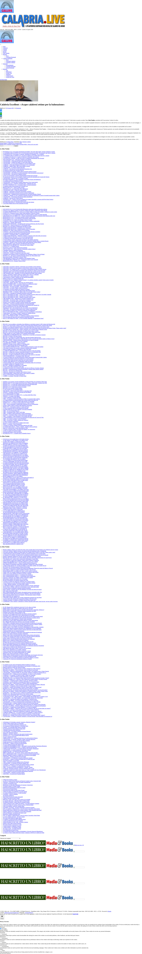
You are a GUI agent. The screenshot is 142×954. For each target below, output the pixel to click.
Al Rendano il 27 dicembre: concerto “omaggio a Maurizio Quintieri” (19, 722)
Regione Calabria (27, 141)
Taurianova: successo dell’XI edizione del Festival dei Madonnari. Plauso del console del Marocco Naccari (28, 568)
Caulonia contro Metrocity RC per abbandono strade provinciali (18, 361)
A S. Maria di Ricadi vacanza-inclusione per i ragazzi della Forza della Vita (20, 400)
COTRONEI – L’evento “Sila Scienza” (12, 281)
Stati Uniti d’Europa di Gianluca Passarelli (13, 797)
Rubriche (5, 69)
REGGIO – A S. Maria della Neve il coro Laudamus (15, 341)
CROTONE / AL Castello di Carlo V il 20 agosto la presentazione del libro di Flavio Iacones (24, 269)
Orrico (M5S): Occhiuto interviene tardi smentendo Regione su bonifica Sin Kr (21, 617)
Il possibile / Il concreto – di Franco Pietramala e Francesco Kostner (18, 807)
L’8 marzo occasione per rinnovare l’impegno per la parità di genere (19, 581)
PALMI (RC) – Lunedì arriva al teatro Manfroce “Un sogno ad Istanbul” (20, 707)
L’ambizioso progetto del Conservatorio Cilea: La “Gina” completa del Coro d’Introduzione (24, 770)
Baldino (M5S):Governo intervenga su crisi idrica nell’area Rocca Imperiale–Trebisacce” (23, 609)
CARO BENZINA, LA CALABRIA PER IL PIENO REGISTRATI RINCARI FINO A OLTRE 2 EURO (15, 532)
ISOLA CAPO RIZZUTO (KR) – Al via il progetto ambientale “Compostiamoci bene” (23, 318)
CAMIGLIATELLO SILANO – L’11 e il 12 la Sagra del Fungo (18, 237)
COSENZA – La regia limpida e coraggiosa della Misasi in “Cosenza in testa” (21, 682)
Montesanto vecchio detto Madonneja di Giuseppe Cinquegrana (18, 785)
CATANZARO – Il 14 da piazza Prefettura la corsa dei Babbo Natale (19, 163)
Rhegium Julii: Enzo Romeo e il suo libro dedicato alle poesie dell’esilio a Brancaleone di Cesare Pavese (27, 557)
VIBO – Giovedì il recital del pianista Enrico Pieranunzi (16, 762)
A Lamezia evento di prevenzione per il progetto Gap (15, 186)
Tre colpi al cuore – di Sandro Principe (12, 828)
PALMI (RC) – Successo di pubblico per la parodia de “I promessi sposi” (20, 699)
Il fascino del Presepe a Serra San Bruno (12, 432)
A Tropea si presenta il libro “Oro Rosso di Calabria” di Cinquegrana (19, 429)
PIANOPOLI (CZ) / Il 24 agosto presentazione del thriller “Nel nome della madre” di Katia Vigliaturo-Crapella (29, 151)
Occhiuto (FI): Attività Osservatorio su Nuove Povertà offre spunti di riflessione (21, 636)
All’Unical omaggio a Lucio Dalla (11, 760)
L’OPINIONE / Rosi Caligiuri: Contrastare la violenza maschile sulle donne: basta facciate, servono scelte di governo (30, 601)
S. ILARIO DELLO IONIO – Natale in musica (14, 342)
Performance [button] (3, 936)
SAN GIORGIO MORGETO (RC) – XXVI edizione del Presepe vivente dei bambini (23, 346)
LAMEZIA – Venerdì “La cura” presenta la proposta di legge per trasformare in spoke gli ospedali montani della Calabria (31, 195)
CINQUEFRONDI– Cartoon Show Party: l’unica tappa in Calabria (18, 373)
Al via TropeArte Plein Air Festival (11, 393)
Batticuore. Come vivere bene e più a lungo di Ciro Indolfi (16, 799)
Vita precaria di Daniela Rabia (10, 789)
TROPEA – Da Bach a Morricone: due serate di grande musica (17, 734)
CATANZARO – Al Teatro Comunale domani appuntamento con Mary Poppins (21, 701)
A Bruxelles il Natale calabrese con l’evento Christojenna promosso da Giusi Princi (22, 597)
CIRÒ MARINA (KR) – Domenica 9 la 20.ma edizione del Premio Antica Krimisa (22, 273)
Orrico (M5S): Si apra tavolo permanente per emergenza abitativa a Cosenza (20, 657)
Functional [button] (2, 932)
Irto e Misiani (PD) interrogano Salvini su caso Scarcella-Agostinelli (19, 621)
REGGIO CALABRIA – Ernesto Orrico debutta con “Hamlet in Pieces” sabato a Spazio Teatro (25, 691)
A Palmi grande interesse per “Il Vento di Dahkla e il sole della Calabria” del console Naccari (24, 565)
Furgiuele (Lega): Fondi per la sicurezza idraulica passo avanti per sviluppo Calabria (22, 624)
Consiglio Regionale (10, 66)
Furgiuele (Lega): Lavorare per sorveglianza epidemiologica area (18, 625)
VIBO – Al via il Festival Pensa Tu (11, 410)
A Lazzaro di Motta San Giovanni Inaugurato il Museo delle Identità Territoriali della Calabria (25, 357)
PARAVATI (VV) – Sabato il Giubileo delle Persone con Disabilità (18, 401)
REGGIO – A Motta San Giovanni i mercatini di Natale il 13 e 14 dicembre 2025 (22, 352)
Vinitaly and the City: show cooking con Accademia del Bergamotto (19, 333)
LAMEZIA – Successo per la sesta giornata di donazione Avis (17, 169)
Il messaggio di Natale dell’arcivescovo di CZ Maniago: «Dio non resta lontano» (22, 593)
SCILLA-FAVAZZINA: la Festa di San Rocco (14, 374)
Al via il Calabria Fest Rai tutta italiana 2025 (13, 744)
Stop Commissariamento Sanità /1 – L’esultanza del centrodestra (18, 575)
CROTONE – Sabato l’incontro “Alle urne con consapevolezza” (18, 282)
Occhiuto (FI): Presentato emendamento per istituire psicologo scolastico (20, 613)
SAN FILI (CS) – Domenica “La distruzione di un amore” (16, 766)
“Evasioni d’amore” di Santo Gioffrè (11, 786)
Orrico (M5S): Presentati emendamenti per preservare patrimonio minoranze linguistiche (23, 645)
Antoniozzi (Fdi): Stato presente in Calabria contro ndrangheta (17, 619)
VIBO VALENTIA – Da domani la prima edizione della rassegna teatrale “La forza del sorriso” (25, 689)
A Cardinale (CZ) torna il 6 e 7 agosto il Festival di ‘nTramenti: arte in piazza (21, 157)
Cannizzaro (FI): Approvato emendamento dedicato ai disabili (17, 659)
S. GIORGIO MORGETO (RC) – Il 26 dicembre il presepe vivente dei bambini (21, 350)
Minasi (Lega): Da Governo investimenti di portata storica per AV (18, 641)
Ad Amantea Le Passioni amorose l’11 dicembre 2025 (15, 726)
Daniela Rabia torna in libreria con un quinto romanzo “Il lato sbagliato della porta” (22, 810)
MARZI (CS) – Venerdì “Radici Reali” (12, 222)
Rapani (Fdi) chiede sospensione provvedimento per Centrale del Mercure (20, 644)
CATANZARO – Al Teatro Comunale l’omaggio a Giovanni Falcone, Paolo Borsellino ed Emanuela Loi (27, 716)
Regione (5, 54)
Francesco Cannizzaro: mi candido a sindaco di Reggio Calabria (18, 577)
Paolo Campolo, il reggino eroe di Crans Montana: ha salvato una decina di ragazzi (22, 589)
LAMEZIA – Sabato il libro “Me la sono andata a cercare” (16, 166)
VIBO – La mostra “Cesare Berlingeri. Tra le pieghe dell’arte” (17, 416)
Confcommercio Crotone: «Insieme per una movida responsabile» (18, 277)
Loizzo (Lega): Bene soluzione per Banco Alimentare (15, 633)
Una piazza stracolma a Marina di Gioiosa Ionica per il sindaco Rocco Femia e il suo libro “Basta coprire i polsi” (29, 552)
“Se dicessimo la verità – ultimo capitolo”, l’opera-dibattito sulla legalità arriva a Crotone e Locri (25, 696)
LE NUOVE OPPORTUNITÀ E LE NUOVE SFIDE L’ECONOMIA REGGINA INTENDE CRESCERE (16, 501)
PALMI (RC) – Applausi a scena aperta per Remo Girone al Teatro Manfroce (21, 709)
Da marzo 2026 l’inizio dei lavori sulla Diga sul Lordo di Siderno (18, 360)
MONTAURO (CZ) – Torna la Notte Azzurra (13, 187)
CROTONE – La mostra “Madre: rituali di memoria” (15, 288)
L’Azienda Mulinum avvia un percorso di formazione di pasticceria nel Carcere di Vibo (23, 417)
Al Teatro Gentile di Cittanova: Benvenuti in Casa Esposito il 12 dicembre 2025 (21, 666)
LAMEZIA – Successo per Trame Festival (13, 198)
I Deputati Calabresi (10, 61)
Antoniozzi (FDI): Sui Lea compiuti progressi (13, 631)
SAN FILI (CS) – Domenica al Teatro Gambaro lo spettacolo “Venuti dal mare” (21, 713)
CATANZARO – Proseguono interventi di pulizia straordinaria (17, 196)
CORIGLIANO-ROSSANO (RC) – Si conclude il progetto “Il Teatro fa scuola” (22, 695)
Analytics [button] (2, 941)
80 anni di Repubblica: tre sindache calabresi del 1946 (15, 580)
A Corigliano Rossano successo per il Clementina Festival (16, 233)
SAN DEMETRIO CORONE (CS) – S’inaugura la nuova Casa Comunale (20, 259)
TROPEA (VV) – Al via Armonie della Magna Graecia (16, 735)
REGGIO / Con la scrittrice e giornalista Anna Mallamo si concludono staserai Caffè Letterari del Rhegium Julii (29, 324)
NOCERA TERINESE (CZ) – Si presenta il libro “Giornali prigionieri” (19, 184)
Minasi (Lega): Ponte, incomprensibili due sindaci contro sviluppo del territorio (21, 635)
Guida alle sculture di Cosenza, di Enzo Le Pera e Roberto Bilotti (18, 804)
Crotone (5, 50)
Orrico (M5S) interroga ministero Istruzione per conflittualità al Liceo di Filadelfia (22, 628)
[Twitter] (71, 112)
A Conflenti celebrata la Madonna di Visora (13, 180)
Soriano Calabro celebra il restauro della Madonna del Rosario (17, 405)
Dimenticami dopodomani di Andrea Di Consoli (14, 787)
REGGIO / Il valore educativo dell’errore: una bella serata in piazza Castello (20, 330)
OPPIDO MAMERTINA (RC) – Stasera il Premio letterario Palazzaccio (20, 563)
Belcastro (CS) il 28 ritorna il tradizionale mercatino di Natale (17, 226)
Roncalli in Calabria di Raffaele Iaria (11, 814)
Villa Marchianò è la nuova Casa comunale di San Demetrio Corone (19, 258)
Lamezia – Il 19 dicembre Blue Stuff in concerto (14, 727)
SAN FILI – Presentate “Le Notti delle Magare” (14, 251)
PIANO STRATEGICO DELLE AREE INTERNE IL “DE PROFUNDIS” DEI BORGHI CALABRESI (15, 493)
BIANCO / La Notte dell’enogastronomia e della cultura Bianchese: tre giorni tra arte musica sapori (26, 326)
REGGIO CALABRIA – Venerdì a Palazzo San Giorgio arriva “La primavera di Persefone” (24, 705)
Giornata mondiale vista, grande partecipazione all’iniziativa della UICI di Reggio (22, 362)
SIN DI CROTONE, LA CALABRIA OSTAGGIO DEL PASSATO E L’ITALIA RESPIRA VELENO (15, 487)
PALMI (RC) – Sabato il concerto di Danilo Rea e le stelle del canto (19, 759)
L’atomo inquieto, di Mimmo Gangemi (12, 826)
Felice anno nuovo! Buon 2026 (10, 590)
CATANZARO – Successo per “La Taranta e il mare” (15, 178)
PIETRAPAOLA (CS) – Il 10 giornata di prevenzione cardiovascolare (19, 218)
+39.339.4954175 (29, 912)
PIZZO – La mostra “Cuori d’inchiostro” (12, 424)
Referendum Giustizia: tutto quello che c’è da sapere (15, 579)
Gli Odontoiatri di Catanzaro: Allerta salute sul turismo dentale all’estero (19, 171)
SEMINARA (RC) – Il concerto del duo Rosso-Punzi (15, 751)
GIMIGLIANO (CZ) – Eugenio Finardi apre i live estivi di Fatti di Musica (20, 738)
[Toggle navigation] (0, 44)
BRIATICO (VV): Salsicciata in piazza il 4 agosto (14, 387)
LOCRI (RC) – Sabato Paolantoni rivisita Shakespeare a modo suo (18, 676)
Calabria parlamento (7, 58)
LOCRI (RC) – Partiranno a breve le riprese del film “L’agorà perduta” (19, 686)
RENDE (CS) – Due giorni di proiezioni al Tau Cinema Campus (18, 693)
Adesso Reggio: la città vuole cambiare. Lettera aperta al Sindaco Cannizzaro (21, 560)
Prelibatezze (9, 71)
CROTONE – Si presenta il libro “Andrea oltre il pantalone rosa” (18, 299)
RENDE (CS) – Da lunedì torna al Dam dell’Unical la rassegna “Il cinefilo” (20, 688)
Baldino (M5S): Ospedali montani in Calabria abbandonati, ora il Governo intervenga (23, 655)
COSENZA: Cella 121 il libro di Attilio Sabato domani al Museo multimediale (21, 221)
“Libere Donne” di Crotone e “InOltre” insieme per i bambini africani (19, 313)
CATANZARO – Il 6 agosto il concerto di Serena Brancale (17, 731)
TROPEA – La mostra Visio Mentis (11, 396)
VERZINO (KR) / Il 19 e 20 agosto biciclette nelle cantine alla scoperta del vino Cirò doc (24, 272)
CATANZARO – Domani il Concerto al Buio (13, 772)
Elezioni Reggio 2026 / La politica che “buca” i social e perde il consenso (20, 571)
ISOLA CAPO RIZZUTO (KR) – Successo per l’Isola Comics (17, 295)
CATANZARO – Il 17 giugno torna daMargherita (14, 200)
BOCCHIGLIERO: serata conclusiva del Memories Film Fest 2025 (18, 243)
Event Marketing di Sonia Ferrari (10, 830)
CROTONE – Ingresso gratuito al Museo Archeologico (16, 314)
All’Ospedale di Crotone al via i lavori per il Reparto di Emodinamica (19, 310)
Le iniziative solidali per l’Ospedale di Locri (13, 364)
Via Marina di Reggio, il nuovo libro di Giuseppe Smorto (16, 802)
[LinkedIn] (71, 116)
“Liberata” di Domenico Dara (10, 783)
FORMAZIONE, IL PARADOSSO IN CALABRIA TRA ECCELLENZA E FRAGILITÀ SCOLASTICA (16, 455)
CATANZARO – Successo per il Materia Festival (14, 174)
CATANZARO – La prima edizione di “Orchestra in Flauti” (17, 750)
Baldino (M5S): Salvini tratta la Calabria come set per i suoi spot (18, 608)
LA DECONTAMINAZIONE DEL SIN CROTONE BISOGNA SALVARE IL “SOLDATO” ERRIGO (15, 506)
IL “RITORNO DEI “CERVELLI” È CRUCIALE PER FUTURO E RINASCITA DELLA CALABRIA (16, 498)
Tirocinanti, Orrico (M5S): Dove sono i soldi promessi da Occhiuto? (19, 615)
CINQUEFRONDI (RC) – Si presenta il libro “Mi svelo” (16, 356)
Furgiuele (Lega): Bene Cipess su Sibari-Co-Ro (14, 612)
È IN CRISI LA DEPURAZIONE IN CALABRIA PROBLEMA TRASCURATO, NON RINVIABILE (15, 466)
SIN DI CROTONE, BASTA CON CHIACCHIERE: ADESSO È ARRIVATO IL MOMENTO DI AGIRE (16, 469)
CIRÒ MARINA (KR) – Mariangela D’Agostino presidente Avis (18, 298)
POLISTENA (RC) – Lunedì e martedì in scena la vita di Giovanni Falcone (20, 703)
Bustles (109, 911)
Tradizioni (8, 74)
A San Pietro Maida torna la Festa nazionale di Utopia (15, 203)
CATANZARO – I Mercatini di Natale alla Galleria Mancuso (17, 161)
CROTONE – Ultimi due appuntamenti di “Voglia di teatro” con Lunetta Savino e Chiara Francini (26, 671)
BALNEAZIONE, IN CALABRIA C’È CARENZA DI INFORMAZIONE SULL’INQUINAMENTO (15, 516)
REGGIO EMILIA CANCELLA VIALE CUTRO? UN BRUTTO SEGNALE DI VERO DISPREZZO (15, 445)
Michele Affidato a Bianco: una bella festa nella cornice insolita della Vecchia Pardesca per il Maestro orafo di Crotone (30, 549)
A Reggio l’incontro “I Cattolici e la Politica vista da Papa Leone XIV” (19, 600)
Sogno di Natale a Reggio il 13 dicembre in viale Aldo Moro (17, 349)
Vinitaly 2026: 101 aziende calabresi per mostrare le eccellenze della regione (20, 572)
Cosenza (5, 49)
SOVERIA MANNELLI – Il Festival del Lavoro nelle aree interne (18, 202)
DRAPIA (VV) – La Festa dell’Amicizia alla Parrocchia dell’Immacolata (20, 384)
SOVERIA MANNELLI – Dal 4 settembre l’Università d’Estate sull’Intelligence (22, 179)
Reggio (4, 52)
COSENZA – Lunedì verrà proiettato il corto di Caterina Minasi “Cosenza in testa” (22, 687)
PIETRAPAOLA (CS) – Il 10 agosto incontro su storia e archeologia (19, 217)
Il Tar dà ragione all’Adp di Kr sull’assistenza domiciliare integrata (18, 317)
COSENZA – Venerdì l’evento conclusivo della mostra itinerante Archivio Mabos (22, 242)
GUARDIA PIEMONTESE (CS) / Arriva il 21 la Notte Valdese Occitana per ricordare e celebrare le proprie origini (30, 211)
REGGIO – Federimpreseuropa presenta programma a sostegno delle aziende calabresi (23, 369)
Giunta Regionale (10, 67)
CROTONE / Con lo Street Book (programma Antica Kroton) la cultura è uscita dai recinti (24, 270)
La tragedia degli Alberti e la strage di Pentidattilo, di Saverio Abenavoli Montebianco (23, 831)
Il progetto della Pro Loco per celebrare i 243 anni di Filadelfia (17, 409)
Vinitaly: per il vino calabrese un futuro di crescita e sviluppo (17, 573)
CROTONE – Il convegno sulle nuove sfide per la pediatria (17, 301)
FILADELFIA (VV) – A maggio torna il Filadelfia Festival (16, 433)
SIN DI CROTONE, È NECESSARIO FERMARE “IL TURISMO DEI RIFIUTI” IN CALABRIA (15, 458)
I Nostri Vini (9, 73)
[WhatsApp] (71, 114)
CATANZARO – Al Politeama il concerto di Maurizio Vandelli (17, 758)
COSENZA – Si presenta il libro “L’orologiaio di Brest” (16, 234)
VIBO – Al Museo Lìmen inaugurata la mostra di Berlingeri (17, 413)
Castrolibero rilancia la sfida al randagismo (13, 250)
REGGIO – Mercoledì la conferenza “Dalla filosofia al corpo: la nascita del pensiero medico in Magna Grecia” (29, 338)
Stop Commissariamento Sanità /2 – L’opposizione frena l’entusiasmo (19, 576)
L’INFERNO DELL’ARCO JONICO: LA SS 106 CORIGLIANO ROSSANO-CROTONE (15, 509)
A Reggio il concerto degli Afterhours (11, 730)
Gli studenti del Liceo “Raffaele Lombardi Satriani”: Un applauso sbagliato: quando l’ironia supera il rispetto (28, 280)
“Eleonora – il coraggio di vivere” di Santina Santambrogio (16, 782)
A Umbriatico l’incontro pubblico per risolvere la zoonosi (16, 289)
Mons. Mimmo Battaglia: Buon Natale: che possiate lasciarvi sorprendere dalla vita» (22, 592)
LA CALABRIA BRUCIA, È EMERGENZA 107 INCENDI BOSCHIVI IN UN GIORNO (14, 511)
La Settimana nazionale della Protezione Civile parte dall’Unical (18, 238)
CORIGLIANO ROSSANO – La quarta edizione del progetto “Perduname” (21, 748)
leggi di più (75, 914)
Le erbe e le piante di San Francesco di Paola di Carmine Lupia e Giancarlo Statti (22, 781)
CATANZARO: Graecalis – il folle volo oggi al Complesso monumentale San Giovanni (23, 158)
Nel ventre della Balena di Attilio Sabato (12, 818)
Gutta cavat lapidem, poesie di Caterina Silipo (13, 806)
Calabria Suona (9, 75)
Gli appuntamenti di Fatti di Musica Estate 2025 (14, 728)
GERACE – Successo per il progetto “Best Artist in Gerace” (17, 372)
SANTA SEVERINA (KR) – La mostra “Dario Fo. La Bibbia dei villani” (20, 284)
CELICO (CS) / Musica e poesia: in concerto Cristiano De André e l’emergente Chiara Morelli (25, 210)
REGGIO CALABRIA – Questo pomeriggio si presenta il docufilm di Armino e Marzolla (24, 684)
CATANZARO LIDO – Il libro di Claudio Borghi (14, 190)
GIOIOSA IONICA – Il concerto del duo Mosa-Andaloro (16, 740)
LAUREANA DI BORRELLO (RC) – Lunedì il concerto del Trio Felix (20, 747)
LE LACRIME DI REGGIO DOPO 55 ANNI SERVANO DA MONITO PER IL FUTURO (14, 485)
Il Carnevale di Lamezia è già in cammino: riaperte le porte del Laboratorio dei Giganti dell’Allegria (26, 177)
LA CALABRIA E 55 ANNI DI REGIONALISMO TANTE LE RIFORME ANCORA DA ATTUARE (15, 461)
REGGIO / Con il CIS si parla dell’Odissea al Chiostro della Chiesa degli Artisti (21, 332)
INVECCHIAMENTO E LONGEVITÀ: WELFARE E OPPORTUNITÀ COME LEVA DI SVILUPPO (15, 447)
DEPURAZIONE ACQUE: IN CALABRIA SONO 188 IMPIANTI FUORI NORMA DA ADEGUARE (15, 503)
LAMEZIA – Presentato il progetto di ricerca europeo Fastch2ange (18, 192)
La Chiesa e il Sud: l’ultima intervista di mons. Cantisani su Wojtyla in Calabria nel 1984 (23, 832)
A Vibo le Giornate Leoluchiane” (10, 421)
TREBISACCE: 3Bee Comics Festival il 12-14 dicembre (16, 230)
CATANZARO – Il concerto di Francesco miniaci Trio (16, 763)
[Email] (71, 117)
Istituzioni (5, 63)
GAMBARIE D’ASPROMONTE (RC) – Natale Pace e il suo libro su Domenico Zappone (24, 334)
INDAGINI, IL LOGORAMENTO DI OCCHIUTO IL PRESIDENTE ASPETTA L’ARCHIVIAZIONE (15, 450)
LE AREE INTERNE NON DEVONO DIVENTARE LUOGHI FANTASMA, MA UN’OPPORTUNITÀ (16, 463)
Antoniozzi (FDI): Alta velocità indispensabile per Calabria (16, 652)
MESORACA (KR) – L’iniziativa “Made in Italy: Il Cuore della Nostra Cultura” (21, 291)
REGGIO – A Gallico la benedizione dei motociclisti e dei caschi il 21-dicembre (21, 354)
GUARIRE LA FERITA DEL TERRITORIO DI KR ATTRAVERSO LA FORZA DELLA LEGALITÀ (15, 540)
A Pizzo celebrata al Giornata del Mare (12, 397)
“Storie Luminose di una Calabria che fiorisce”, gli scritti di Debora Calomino (21, 803)
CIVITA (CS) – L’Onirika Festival (11, 246)
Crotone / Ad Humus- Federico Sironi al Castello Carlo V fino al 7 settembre (21, 274)
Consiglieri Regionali (11, 57)
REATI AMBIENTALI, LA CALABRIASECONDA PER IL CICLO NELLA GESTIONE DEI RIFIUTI (18, 477)
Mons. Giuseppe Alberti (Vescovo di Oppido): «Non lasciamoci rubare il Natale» (22, 594)
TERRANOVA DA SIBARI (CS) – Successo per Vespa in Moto (18, 245)
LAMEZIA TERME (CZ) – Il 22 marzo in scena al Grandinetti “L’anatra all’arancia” (23, 712)
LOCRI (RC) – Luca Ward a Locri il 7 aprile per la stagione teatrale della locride (22, 692)
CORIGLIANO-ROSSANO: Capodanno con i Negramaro (17, 227)
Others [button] (1, 949)
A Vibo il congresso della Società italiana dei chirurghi (15, 408)
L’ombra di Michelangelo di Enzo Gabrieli (13, 820)
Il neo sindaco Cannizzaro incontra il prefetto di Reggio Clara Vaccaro (19, 569)
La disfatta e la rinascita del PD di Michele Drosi (14, 819)
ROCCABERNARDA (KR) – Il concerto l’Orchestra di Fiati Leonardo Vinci (21, 754)
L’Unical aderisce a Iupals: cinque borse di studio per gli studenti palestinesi (20, 239)
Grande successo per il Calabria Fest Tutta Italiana (14, 742)
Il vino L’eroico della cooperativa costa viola (13, 366)
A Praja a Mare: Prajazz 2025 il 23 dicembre (13, 723)
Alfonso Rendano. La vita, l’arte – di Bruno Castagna (15, 822)
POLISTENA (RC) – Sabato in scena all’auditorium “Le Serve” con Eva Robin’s (22, 674)
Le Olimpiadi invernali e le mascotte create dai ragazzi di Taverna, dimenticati (21, 585)
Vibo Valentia (6, 53)
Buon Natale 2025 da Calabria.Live (11, 596)
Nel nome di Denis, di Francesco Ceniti (12, 824)
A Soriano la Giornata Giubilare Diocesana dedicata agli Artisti (17, 425)
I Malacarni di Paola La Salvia (10, 779)
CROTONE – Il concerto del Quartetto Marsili (14, 773)
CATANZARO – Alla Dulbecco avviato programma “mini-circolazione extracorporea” (23, 173)
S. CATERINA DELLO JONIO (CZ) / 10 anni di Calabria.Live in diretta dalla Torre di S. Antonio (26, 155)
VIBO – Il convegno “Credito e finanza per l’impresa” (15, 420)
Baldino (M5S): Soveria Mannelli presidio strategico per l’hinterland (19, 639)
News (7, 55)
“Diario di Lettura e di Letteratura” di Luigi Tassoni (15, 791)
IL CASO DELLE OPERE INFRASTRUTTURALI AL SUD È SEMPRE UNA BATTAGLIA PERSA (15, 495)
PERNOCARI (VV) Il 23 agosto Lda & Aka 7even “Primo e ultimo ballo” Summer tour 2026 (25, 383)
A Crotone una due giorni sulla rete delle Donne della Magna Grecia (19, 290)
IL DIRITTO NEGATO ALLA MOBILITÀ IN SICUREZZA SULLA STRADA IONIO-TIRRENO (15, 471)
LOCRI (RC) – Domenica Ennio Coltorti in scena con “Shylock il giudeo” (20, 680)
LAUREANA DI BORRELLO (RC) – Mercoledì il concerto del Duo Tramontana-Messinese (25, 746)
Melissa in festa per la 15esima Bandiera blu (13, 278)
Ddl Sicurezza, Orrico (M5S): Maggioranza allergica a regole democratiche (20, 620)
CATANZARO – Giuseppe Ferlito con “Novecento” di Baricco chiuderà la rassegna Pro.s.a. (24, 672)
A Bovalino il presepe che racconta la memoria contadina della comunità (20, 348)
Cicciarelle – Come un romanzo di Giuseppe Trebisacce (10, 795)
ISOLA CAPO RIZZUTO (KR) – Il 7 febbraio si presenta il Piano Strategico (21, 315)
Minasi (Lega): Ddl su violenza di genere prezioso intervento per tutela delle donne (22, 629)
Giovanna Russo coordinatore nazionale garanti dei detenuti (17, 588)
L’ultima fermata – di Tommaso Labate (12, 827)
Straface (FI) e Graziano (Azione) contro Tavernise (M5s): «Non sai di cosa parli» (19, 144)
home (4, 46)
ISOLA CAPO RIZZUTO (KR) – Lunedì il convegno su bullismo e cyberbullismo (22, 311)
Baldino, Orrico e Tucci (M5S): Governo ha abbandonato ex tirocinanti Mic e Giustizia (23, 627)
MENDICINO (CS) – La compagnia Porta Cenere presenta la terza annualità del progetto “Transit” (26, 678)
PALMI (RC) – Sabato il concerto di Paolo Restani (15, 743)
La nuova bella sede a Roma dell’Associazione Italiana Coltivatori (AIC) (20, 598)
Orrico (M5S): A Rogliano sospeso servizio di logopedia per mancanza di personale (22, 623)
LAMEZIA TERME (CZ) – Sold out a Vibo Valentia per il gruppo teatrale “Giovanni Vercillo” (25, 679)
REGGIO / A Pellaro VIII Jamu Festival (12, 336)
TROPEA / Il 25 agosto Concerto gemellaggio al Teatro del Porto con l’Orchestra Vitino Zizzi (25, 381)
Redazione (18, 108)
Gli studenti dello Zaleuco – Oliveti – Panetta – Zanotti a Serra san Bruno (20, 426)
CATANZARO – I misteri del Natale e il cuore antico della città (18, 162)
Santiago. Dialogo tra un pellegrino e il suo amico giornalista (17, 811)
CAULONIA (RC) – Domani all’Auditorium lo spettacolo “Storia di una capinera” (22, 711)
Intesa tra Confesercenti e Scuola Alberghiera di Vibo (15, 428)
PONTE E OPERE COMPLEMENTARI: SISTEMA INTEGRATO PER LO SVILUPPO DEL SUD (15, 524)
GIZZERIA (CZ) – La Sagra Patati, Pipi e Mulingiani (15, 188)
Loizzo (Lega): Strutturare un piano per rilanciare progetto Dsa (17, 637)
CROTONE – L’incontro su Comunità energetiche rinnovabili (17, 293)
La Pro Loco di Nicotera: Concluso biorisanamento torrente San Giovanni (20, 175)
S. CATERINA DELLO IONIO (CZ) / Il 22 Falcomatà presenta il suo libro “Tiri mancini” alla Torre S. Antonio (29, 153)
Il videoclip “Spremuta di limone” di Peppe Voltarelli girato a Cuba (18, 768)
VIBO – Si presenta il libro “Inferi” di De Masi (14, 412)
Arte (7, 70)
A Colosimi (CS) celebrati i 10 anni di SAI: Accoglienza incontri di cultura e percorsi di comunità (25, 555)
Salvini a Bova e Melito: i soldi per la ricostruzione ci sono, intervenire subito (21, 586)
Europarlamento (9, 65)
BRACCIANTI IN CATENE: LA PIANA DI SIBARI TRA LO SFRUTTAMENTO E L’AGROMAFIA (16, 527)
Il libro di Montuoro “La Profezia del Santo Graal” (14, 812)
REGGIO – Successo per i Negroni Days (12, 370)
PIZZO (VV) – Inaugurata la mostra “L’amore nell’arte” (16, 406)
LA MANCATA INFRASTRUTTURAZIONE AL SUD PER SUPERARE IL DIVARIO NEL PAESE (15, 530)
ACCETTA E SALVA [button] (5, 953)
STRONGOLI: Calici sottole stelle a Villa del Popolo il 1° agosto (18, 276)
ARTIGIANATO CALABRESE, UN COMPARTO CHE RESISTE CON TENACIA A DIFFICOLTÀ (15, 453)
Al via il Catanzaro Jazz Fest (9, 736)
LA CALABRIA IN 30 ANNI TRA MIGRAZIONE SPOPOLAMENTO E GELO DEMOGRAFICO (15, 535)
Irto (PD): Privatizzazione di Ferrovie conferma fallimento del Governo (19, 643)
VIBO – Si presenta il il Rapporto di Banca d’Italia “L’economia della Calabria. (21, 398)
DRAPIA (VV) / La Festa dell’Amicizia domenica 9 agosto (17, 385)
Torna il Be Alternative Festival (10, 732)
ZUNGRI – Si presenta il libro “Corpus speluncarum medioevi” (18, 414)
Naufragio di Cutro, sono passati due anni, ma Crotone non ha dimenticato (20, 307)
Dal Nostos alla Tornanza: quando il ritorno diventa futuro (16, 567)
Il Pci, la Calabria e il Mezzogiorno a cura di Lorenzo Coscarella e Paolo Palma (21, 808)
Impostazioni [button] (69, 914)
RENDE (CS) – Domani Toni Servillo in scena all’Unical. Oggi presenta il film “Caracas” (24, 715)
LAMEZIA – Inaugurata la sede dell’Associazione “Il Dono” (17, 191)
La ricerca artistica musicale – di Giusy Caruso (14, 816)
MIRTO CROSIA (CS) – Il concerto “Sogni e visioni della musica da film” (20, 752)
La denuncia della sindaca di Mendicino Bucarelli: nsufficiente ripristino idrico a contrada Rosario (25, 241)
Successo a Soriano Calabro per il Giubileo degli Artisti (16, 422)
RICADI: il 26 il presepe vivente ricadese (12, 388)
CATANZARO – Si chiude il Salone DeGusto (14, 167)
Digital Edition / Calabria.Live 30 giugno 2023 (11, 143)
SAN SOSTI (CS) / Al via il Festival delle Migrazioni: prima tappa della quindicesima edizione (25, 209)
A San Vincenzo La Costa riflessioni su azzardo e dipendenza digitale (19, 582)
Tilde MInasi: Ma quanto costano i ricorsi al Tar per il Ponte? (17, 648)
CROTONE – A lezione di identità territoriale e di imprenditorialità (18, 303)
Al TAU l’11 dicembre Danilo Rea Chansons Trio (14, 724)
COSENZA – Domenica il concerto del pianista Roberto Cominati (18, 764)
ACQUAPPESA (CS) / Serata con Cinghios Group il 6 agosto (17, 219)
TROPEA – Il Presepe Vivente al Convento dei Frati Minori (17, 392)
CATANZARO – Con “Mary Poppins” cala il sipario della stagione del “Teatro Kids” (23, 697)
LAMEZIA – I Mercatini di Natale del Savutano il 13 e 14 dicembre (19, 165)
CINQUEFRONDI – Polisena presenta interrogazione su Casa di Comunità (20, 340)
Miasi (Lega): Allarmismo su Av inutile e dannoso (14, 649)
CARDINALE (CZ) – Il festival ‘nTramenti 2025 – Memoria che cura (19, 183)
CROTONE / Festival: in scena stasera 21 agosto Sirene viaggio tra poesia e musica (22, 268)
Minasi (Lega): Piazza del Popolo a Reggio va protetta (15, 653)
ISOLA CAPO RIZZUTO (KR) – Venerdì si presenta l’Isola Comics (19, 297)
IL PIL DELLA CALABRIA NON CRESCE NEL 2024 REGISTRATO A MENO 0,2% (13, 543)
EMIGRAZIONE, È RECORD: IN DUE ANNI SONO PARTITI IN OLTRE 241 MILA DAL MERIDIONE (16, 514)
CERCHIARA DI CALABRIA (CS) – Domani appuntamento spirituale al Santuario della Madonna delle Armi (29, 215)
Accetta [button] (64, 914)
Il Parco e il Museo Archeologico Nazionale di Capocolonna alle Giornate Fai (21, 305)
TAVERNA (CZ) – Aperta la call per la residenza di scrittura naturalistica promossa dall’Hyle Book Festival (28, 199)
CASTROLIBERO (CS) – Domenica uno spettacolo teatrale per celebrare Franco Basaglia (24, 704)
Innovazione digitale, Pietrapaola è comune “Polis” (15, 257)
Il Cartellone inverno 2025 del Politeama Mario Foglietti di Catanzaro (19, 664)
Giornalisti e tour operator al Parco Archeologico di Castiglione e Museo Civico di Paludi (23, 254)
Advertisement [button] (3, 945)
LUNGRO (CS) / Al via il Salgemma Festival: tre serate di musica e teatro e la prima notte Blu (25, 214)
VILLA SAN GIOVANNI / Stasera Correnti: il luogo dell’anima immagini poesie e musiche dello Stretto (27, 325)
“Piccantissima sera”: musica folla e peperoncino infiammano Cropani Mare (20, 559)
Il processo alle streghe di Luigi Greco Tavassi (13, 790)
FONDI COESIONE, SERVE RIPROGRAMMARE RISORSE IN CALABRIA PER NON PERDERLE (15, 474)
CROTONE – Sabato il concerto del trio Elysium (14, 756)
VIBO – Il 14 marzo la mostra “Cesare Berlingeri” (14, 418)
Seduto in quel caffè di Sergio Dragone (12, 823)
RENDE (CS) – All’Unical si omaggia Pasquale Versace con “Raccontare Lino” (21, 255)
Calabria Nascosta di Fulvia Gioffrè (11, 798)
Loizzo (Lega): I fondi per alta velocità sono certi (14, 647)
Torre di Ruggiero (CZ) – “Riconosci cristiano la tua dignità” (17, 159)
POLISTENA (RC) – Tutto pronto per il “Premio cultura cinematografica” (20, 683)
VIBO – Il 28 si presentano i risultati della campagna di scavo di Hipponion (20, 404)
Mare (21, 141)
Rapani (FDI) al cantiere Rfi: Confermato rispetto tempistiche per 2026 (19, 611)
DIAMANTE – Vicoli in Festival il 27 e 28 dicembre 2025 (16, 225)
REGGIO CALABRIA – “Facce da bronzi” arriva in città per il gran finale (20, 670)
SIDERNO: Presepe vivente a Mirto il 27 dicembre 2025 (16, 344)
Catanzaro (5, 48)
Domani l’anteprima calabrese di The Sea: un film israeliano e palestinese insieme (22, 556)
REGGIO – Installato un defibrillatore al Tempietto (15, 365)
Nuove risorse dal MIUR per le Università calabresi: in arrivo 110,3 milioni (20, 561)
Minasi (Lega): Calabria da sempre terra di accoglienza (15, 640)
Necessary (4, 928)
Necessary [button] (2, 927)
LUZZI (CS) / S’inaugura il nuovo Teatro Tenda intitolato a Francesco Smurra (21, 213)
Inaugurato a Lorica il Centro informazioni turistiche (15, 247)
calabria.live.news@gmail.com (11, 912)
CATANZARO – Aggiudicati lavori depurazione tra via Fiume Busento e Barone (22, 194)
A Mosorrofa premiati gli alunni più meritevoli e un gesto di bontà (18, 358)
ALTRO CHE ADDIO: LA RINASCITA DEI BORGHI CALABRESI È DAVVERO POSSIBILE (15, 442)
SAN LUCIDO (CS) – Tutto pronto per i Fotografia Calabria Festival (19, 249)
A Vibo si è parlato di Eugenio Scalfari (12, 430)
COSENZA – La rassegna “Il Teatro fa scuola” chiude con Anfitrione (19, 675)
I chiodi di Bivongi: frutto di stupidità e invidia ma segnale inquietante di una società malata (24, 553)
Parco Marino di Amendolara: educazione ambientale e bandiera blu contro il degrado (23, 564)
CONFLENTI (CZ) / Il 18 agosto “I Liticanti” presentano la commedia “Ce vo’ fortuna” (23, 154)
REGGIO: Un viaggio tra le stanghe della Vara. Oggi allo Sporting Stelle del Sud (22, 337)
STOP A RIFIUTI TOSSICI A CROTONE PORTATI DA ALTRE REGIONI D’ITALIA (14, 482)
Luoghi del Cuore (10, 77)
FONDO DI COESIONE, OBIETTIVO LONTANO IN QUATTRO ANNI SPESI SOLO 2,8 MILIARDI (15, 479)
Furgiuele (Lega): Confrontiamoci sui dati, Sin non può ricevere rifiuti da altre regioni (23, 616)
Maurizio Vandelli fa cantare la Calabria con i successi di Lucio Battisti (19, 755)
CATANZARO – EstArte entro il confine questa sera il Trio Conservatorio (20, 182)
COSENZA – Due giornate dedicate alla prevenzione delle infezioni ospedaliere (21, 231)
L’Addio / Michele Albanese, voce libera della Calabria (16, 584)
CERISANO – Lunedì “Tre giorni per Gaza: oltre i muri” (16, 253)
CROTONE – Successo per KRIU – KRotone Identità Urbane (17, 286)
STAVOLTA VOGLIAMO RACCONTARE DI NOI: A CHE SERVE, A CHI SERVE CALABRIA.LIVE (16, 440)
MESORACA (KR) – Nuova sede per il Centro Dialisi (16, 285)
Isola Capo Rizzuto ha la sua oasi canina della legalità (15, 306)
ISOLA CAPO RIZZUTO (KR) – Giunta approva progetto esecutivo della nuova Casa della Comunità (27, 294)
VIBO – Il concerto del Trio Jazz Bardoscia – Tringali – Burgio (17, 767)
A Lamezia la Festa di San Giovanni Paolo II (13, 170)
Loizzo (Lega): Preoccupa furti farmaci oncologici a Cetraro (17, 651)
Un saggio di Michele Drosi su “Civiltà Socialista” (14, 793)
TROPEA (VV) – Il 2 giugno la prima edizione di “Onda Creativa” (18, 402)
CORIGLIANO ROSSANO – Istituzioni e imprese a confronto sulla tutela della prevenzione (24, 235)
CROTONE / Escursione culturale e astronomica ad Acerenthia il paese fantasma (22, 266)
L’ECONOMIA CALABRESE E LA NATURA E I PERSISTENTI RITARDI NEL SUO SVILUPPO (15, 522)
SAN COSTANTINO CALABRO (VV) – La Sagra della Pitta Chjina (19, 395)
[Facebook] (71, 110)
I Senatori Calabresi (10, 62)
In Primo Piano (3, 79)
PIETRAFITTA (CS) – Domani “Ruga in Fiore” (14, 261)
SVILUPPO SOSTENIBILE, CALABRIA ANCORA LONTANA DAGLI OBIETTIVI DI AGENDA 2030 (16, 490)
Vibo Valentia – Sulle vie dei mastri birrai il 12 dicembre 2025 (17, 391)
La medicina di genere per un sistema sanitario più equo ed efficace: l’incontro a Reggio (23, 368)
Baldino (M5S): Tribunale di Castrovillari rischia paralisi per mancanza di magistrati (22, 632)
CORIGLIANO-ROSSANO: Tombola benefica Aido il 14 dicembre (19, 229)
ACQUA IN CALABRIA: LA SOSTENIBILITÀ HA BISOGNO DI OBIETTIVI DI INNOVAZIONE (15, 538)
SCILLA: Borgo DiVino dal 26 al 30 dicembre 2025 (15, 345)
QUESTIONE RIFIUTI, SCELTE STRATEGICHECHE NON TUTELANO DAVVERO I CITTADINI (15, 519)
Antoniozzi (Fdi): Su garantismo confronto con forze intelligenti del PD (19, 656)
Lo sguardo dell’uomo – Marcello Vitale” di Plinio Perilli (16, 800)
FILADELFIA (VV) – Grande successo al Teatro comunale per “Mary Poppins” (22, 668)
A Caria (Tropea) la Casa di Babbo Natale (12, 389)
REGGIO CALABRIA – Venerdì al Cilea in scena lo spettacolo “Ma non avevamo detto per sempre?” (27, 708)
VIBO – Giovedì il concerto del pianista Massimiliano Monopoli (18, 771)
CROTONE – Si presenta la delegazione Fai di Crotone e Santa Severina (20, 309)
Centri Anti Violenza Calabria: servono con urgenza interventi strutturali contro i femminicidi (24, 551)
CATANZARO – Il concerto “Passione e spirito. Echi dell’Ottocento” (19, 739)
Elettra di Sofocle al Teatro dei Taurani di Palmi (14, 667)
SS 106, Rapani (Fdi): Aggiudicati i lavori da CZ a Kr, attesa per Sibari (19, 607)
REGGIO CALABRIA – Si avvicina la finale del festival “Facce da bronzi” (20, 700)
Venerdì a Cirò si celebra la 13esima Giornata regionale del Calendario (19, 302)
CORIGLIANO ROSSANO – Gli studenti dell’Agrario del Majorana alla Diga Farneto (23, 223)
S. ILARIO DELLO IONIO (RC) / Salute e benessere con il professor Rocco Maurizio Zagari (25, 329)
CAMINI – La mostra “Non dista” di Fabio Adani (14, 376)
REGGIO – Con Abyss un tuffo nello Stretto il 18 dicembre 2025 (18, 353)
